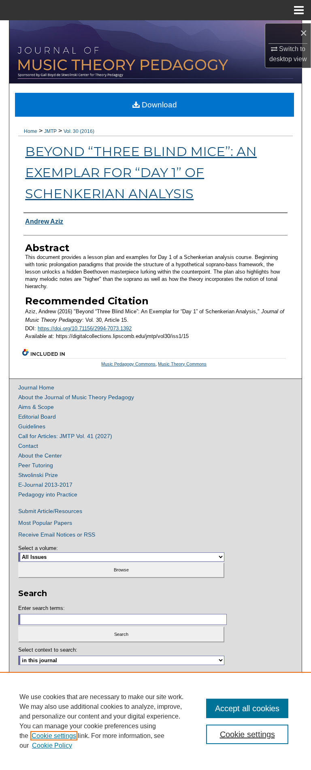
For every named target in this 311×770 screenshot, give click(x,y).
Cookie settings (54, 735)
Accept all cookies (247, 708)
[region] (155, 721)
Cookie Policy (52, 745)
